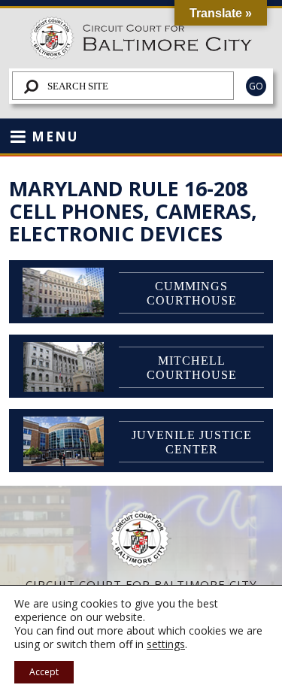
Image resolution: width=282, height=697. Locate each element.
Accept (44, 671)
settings (166, 644)
